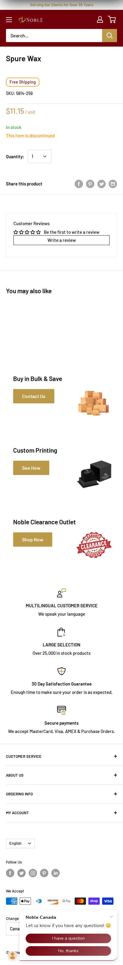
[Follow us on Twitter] (21, 873)
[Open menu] (9, 19)
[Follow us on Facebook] (10, 873)
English (15, 843)
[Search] (109, 35)
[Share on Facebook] (79, 183)
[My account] (100, 19)
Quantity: (15, 156)
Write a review (61, 240)
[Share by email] (113, 183)
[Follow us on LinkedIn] (55, 873)
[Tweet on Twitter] (101, 183)
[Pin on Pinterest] (90, 183)
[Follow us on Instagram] (33, 873)
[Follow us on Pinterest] (44, 873)
